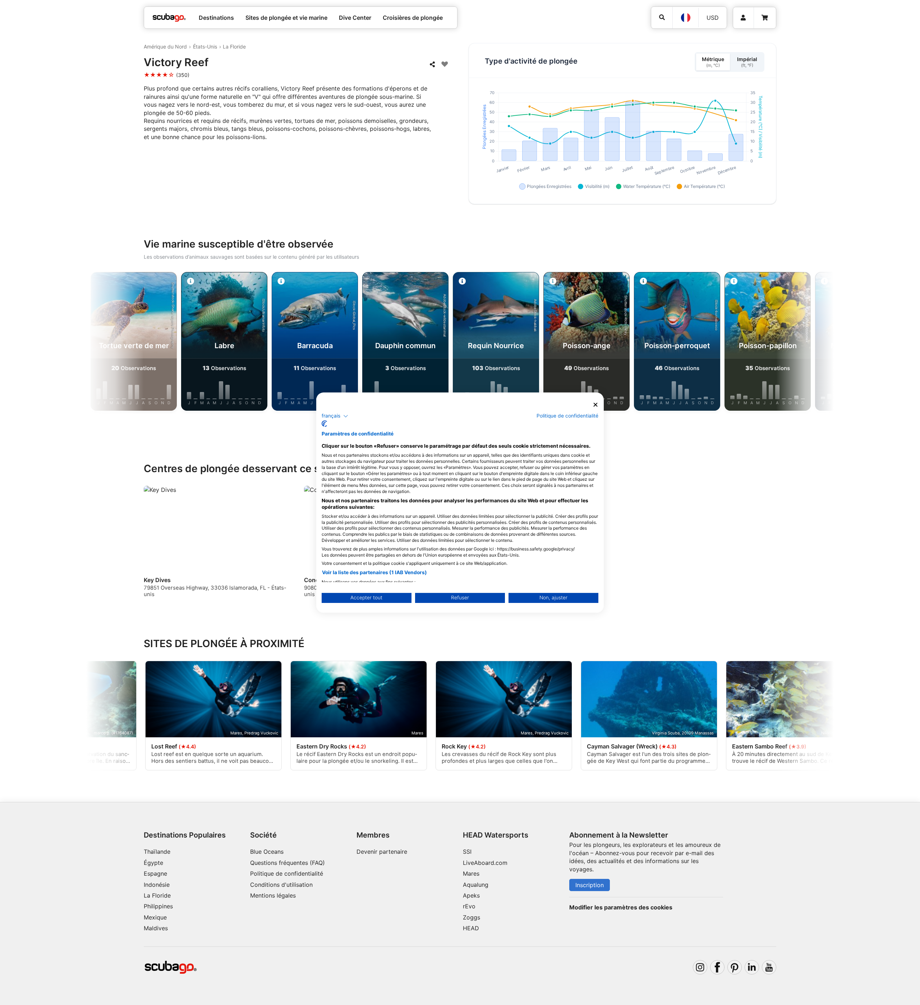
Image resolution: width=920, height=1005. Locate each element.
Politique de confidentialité (286, 873)
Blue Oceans (267, 851)
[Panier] (765, 17)
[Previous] (122, 343)
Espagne (155, 873)
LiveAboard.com (485, 862)
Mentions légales (273, 895)
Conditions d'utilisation (282, 884)
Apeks (471, 895)
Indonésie (157, 884)
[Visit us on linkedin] (752, 967)
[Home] (169, 17)
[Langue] (685, 17)
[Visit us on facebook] (717, 967)
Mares (471, 873)
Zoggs (471, 917)
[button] (335, 416)
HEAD (471, 928)
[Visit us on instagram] (700, 967)
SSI (467, 851)
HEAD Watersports (495, 835)
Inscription (589, 885)
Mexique (155, 917)
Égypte (153, 862)
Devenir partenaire (381, 851)
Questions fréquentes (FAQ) (287, 862)
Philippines (158, 906)
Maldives (156, 928)
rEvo (469, 906)
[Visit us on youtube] (769, 967)
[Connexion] (743, 17)
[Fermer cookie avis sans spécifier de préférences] (595, 404)
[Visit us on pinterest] (734, 967)
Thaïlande (157, 851)
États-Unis (205, 46)
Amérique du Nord (165, 46)
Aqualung (475, 884)
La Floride (234, 46)
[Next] (798, 343)
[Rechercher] (661, 17)
